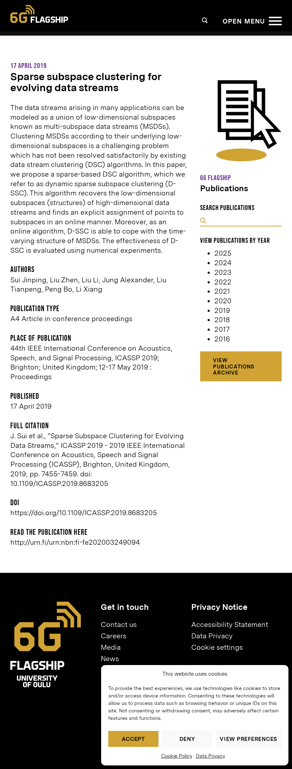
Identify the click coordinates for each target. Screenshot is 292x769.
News (110, 658)
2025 (222, 253)
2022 (222, 282)
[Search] (204, 20)
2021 (222, 291)
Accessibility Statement (229, 624)
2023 (222, 272)
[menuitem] (143, 624)
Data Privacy (210, 756)
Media (111, 647)
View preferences (248, 739)
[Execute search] (203, 221)
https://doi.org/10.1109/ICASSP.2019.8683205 (83, 512)
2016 (222, 339)
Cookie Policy (176, 756)
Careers (113, 636)
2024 (222, 262)
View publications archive (233, 366)
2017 (222, 329)
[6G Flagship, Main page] (39, 14)
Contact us (119, 624)
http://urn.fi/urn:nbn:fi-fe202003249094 (75, 542)
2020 (222, 301)
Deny (187, 739)
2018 (222, 319)
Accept (133, 739)
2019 (222, 310)
